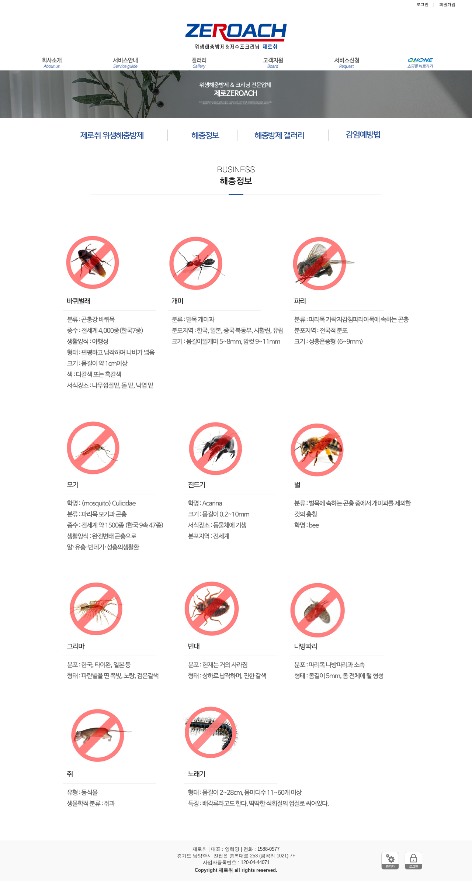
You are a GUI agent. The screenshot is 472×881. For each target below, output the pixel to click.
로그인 (422, 4)
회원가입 (447, 4)
